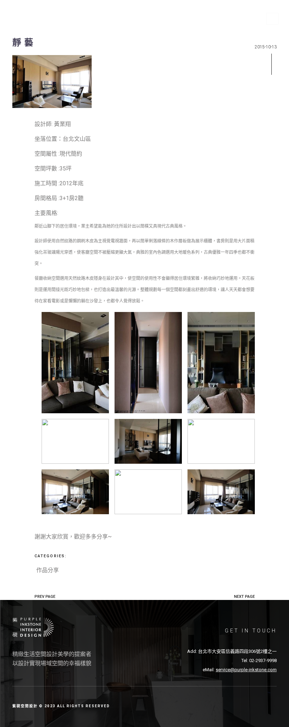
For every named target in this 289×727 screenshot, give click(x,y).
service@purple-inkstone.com (246, 669)
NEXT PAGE (244, 596)
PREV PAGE (45, 596)
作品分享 (47, 570)
